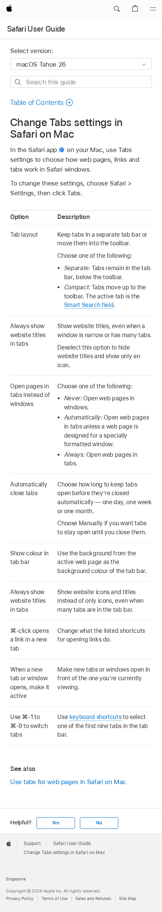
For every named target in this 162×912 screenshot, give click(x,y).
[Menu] (153, 9)
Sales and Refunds (93, 898)
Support (32, 843)
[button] (117, 9)
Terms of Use (54, 898)
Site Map (127, 898)
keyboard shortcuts (95, 716)
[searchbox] (81, 82)
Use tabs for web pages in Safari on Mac (68, 782)
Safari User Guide (36, 28)
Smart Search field (89, 305)
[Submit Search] (18, 82)
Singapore (16, 879)
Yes (56, 822)
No (99, 822)
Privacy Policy (20, 898)
